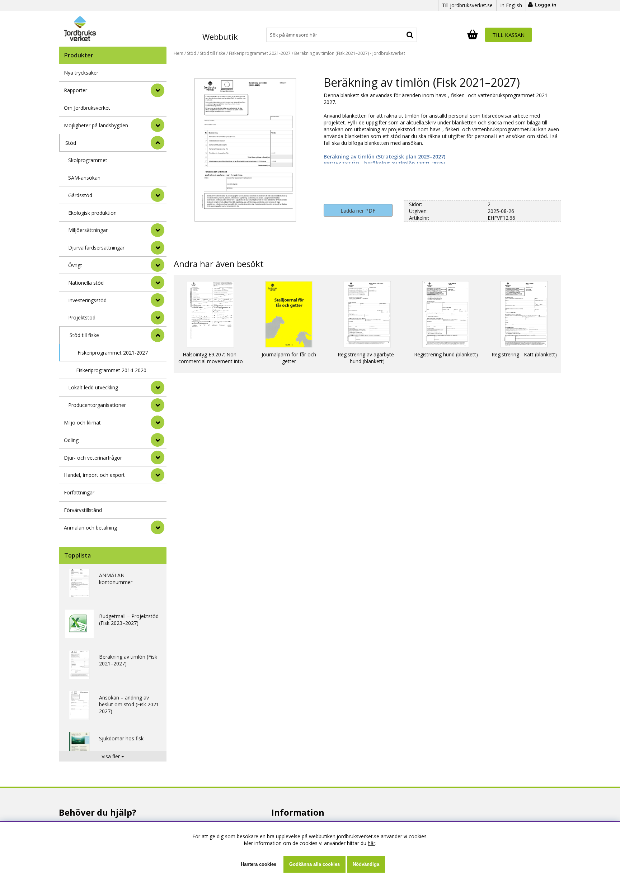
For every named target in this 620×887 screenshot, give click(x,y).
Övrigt (75, 265)
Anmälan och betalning (90, 527)
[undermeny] (157, 195)
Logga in (545, 5)
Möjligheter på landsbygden (96, 125)
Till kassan (508, 34)
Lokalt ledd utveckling (93, 387)
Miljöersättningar (88, 230)
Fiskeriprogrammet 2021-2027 (113, 352)
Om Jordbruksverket (87, 107)
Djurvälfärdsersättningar (96, 247)
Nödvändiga (366, 864)
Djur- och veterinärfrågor (93, 457)
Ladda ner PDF (357, 210)
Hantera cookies (258, 864)
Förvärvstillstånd (83, 510)
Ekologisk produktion (92, 212)
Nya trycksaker (81, 72)
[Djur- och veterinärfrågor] (157, 457)
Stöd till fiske (84, 335)
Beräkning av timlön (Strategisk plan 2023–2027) (384, 156)
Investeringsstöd (87, 300)
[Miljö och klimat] (157, 422)
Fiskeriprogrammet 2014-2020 (111, 370)
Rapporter (75, 90)
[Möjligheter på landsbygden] (157, 125)
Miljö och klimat (82, 422)
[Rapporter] (157, 90)
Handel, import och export (94, 474)
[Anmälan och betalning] (157, 527)
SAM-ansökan (84, 177)
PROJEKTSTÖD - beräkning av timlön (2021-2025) (384, 163)
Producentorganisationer (97, 405)
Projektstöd (81, 317)
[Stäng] (157, 143)
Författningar (79, 492)
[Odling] (157, 440)
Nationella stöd (86, 282)
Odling (71, 440)
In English (511, 5)
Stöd (70, 142)
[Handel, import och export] (157, 475)
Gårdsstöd (80, 195)
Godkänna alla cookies (314, 864)
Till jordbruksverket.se (467, 5)
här (371, 843)
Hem (178, 53)
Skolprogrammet (87, 160)
